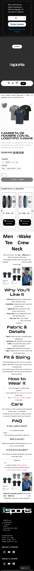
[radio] (2, 162)
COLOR (4, 165)
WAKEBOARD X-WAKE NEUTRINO (14, 213)
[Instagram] (4, 552)
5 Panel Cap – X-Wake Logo (20, 398)
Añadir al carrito (17, 179)
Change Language (17, 24)
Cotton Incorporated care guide (17, 470)
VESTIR (13, 95)
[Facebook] (13, 552)
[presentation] (2, 211)
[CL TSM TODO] (20, 114)
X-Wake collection (22, 465)
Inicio (2, 95)
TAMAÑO (5, 159)
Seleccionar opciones (15, 222)
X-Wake (8, 95)
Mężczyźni (20, 95)
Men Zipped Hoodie (23, 393)
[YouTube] (9, 552)
